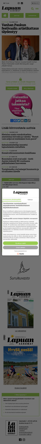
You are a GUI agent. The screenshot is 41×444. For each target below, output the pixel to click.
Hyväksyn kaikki (20, 243)
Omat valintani (20, 247)
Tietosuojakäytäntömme (20, 251)
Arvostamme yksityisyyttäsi (12, 199)
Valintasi (30, 199)
